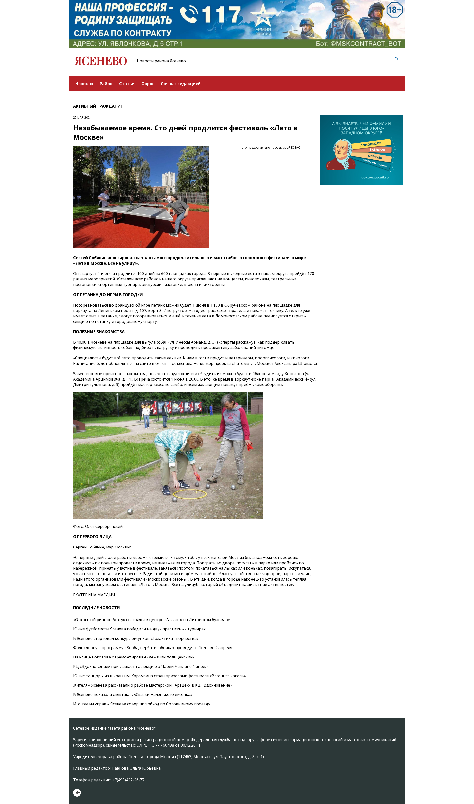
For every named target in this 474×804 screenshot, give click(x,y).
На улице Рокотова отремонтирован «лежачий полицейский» (134, 657)
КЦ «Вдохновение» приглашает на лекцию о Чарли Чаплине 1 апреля (141, 666)
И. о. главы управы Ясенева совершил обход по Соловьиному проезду (141, 704)
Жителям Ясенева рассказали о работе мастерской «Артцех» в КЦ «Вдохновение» (152, 685)
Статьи (127, 83)
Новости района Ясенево (161, 61)
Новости (84, 83)
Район (106, 83)
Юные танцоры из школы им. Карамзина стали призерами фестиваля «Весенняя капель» (159, 675)
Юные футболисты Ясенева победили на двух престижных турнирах (139, 629)
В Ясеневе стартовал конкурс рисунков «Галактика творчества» (135, 638)
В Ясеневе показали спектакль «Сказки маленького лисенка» (132, 694)
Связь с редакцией (181, 83)
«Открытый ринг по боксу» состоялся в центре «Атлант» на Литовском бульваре (151, 619)
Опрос (147, 83)
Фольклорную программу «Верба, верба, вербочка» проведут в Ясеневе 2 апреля (152, 647)
